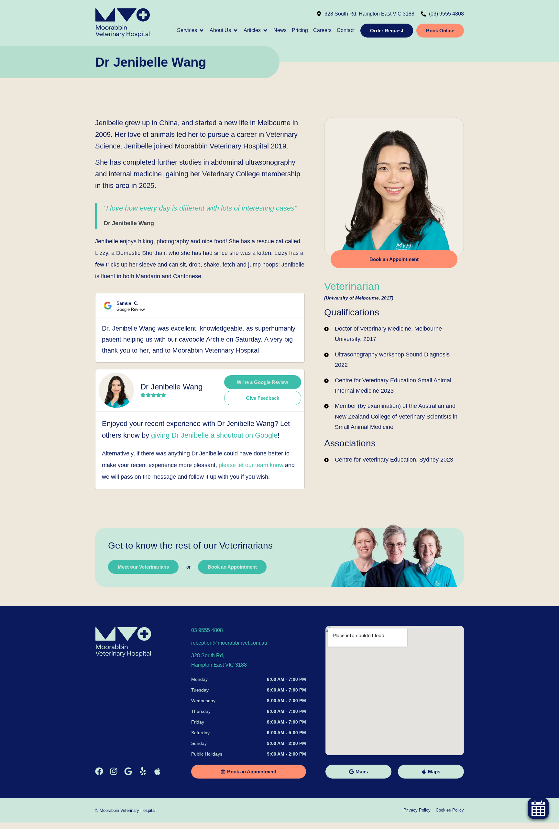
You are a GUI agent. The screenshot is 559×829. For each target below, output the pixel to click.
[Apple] (157, 771)
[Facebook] (99, 771)
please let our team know (251, 465)
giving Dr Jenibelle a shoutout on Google (214, 435)
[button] (190, 30)
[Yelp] (143, 771)
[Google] (128, 771)
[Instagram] (114, 771)
